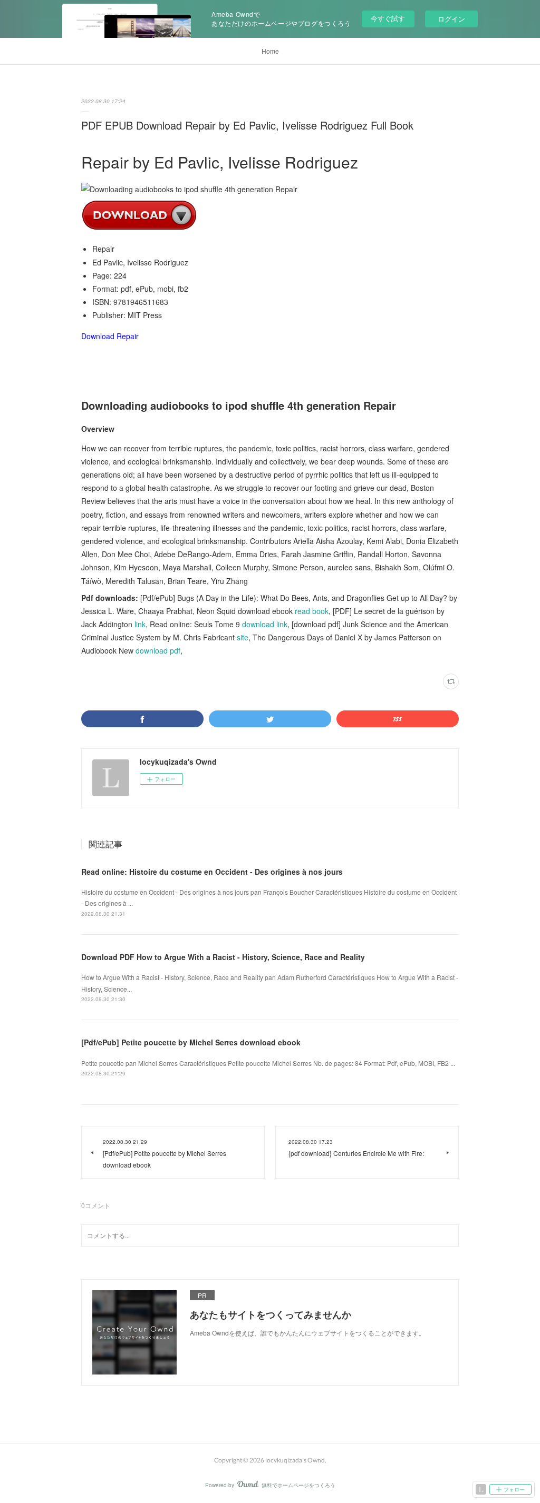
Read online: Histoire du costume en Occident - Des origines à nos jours (212, 871)
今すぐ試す (388, 18)
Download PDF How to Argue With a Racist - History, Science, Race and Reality (223, 957)
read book (312, 611)
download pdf (158, 650)
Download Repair (110, 336)
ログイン (451, 19)
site (242, 637)
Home (270, 50)
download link (264, 624)
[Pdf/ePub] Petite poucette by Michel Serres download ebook (191, 1042)
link (140, 624)
